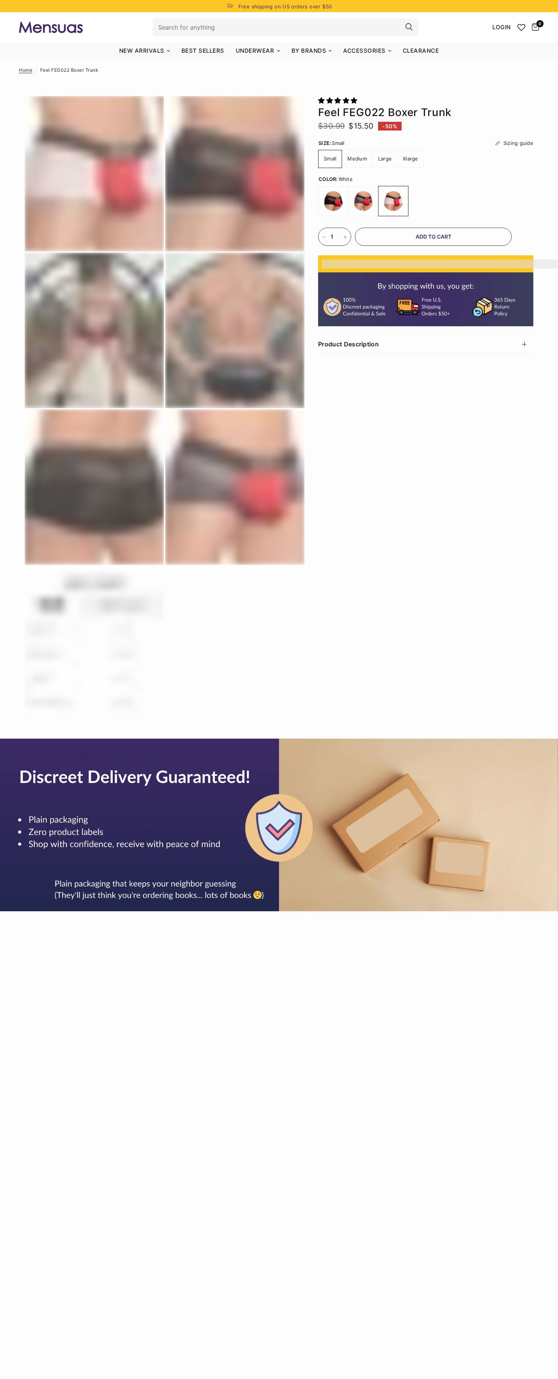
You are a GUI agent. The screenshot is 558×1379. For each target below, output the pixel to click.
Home (25, 70)
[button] (338, 100)
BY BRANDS (309, 50)
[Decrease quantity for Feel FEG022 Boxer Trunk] (324, 237)
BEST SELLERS (202, 50)
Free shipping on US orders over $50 (285, 6)
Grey (363, 201)
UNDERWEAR (255, 50)
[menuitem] (144, 50)
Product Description (348, 344)
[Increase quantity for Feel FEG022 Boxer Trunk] (345, 237)
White (393, 201)
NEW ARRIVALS (141, 50)
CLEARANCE (421, 50)
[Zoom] (148, 112)
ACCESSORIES (364, 50)
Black (333, 201)
